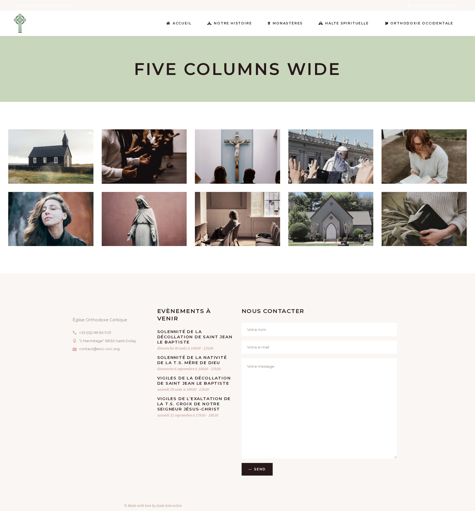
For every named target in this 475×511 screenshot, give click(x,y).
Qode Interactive (169, 505)
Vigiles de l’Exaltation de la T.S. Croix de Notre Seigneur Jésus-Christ (194, 404)
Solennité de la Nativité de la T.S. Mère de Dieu (192, 360)
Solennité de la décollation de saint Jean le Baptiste (195, 337)
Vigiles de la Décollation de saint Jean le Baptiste (194, 380)
